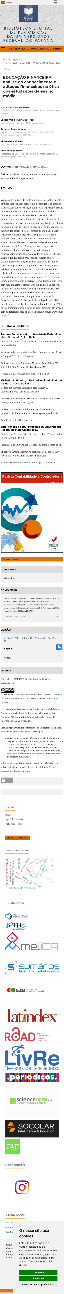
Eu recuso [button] (38, 1278)
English (8, 814)
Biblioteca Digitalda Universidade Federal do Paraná (28, 34)
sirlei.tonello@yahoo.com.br (23, 462)
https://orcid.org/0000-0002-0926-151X (16, 135)
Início (6, 59)
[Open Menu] (3, 49)
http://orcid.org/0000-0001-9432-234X (16, 157)
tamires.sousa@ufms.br (21, 373)
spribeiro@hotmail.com (21, 420)
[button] (7, 780)
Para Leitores (11, 1222)
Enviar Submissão (17, 837)
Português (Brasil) (14, 823)
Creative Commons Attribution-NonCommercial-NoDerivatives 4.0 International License (31, 698)
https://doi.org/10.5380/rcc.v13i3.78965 (27, 166)
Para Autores (11, 1227)
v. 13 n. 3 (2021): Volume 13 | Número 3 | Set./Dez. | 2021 (31, 63)
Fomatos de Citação (16, 616)
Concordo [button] (38, 1272)
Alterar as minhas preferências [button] (38, 1284)
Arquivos (17, 59)
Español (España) (14, 819)
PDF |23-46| (11, 559)
